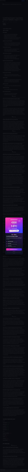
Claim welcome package (13, 249)
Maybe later (14, 251)
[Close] (21, 218)
